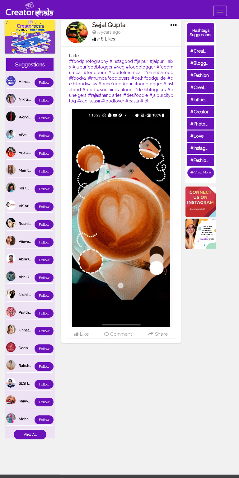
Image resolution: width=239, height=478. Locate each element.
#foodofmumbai (125, 72)
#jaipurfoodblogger (93, 66)
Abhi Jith (26, 277)
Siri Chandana (30, 188)
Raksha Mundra (32, 365)
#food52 (78, 78)
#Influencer (201, 99)
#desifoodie (135, 95)
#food (88, 89)
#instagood (121, 61)
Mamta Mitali (30, 170)
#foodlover (112, 100)
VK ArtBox (27, 206)
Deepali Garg (29, 348)
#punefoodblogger (142, 83)
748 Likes (105, 38)
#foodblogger (140, 66)
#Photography (205, 123)
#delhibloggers (150, 89)
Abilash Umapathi (34, 259)
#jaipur (141, 61)
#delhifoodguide (148, 78)
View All (30, 435)
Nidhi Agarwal (30, 294)
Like (84, 334)
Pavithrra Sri (29, 312)
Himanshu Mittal (33, 81)
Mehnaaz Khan (31, 419)
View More (202, 172)
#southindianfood (115, 89)
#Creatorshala (204, 51)
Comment (120, 334)
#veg (119, 66)
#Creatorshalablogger (212, 87)
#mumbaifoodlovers (109, 78)
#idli (144, 100)
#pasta (132, 100)
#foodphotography (88, 61)
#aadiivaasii (88, 100)
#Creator (199, 111)
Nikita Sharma (30, 99)
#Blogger (200, 63)
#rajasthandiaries (105, 95)
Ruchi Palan (29, 223)
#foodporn (95, 72)
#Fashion (199, 75)
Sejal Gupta (108, 25)
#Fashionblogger (207, 160)
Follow (44, 83)
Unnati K (26, 330)
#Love (197, 136)
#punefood (109, 83)
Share (160, 334)
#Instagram (201, 148)
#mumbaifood (158, 72)
